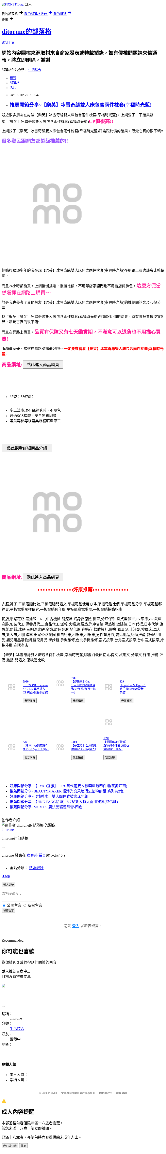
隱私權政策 (105, 1093)
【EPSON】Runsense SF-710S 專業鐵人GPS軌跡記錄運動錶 (35, 689)
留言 (42, 855)
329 (122, 681)
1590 (106, 738)
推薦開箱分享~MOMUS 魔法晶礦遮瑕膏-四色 (46, 807)
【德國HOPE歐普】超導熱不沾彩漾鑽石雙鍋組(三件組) (116, 745)
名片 (13, 87)
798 (73, 677)
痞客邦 (32, 855)
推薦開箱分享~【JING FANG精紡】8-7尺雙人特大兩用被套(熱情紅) (64, 802)
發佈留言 (8, 910)
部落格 (14, 83)
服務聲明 (121, 1093)
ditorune (8, 830)
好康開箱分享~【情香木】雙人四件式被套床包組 (49, 796)
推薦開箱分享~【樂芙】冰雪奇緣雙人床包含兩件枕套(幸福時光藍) (80, 105)
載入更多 (8, 884)
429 (25, 741)
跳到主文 (8, 42)
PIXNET (52, 1093)
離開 (23, 1146)
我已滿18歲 (10, 1146)
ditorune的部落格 (26, 31)
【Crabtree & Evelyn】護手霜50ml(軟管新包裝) (133, 689)
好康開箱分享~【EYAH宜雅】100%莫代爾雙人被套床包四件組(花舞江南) (68, 786)
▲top (6, 876)
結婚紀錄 (36, 868)
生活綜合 (34, 70)
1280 (74, 741)
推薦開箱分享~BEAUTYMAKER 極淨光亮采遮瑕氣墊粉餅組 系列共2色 (67, 791)
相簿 (13, 78)
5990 (26, 681)
